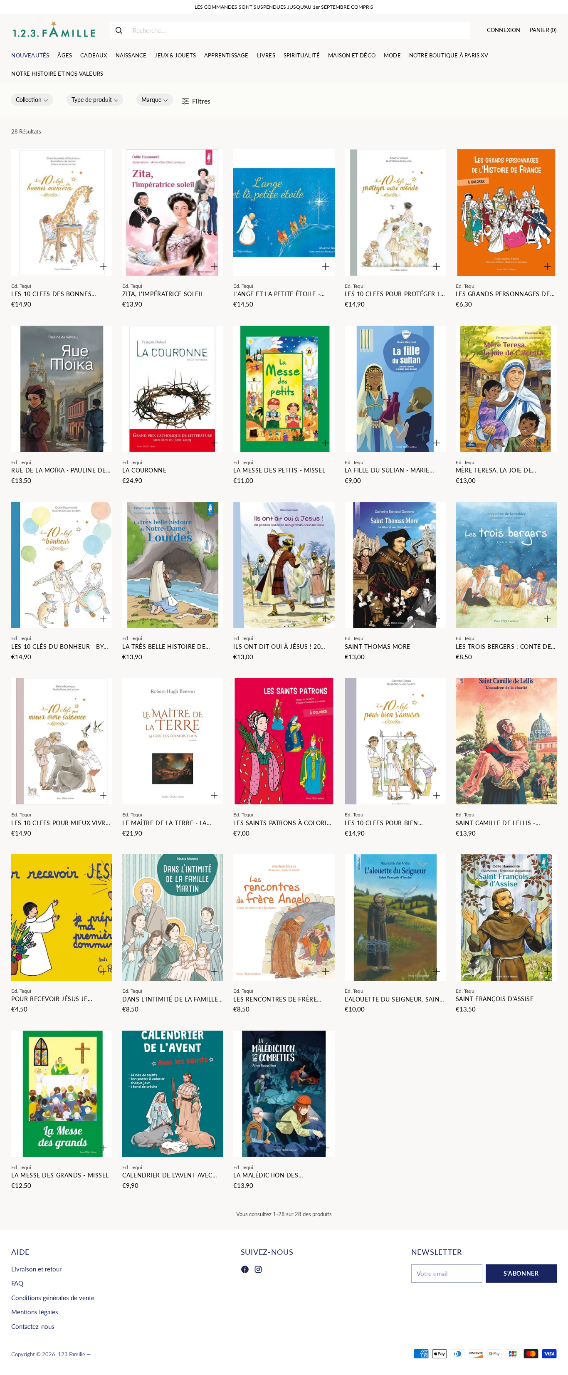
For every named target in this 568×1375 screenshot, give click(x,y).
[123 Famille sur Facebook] (245, 1270)
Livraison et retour (36, 1269)
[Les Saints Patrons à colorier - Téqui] (283, 741)
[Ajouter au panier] (103, 266)
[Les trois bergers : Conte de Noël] (506, 565)
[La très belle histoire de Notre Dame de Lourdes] (172, 565)
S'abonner (521, 1273)
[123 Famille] (53, 30)
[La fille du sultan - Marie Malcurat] (395, 389)
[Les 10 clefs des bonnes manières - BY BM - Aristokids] (61, 212)
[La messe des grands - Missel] (61, 1094)
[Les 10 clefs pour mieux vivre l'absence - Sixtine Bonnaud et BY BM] (61, 741)
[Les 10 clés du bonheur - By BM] (61, 565)
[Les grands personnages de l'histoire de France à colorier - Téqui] (506, 212)
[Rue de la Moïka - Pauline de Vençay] (61, 389)
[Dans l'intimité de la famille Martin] (172, 917)
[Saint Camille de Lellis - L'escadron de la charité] (506, 741)
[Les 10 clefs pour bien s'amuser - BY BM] (395, 741)
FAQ (17, 1283)
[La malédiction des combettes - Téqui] (283, 1094)
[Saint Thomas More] (395, 565)
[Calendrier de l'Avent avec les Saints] (172, 1094)
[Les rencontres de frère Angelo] (283, 917)
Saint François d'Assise (495, 998)
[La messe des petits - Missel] (283, 389)
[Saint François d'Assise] (506, 917)
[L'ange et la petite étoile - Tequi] (283, 212)
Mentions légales (34, 1312)
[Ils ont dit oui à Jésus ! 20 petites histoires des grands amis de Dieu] (283, 565)
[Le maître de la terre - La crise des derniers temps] (172, 741)
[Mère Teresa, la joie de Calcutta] (506, 389)
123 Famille (71, 1354)
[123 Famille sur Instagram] (258, 1270)
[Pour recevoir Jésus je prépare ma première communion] (61, 917)
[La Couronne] (172, 389)
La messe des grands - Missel (60, 1175)
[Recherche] (119, 30)
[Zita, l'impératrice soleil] (172, 212)
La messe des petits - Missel (279, 470)
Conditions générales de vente (52, 1297)
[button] (32, 99)
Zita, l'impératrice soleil (163, 293)
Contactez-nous (32, 1326)
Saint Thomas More (378, 646)
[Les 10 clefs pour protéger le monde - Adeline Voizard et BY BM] (395, 212)
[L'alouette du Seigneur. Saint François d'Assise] (395, 917)
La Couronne (144, 470)
